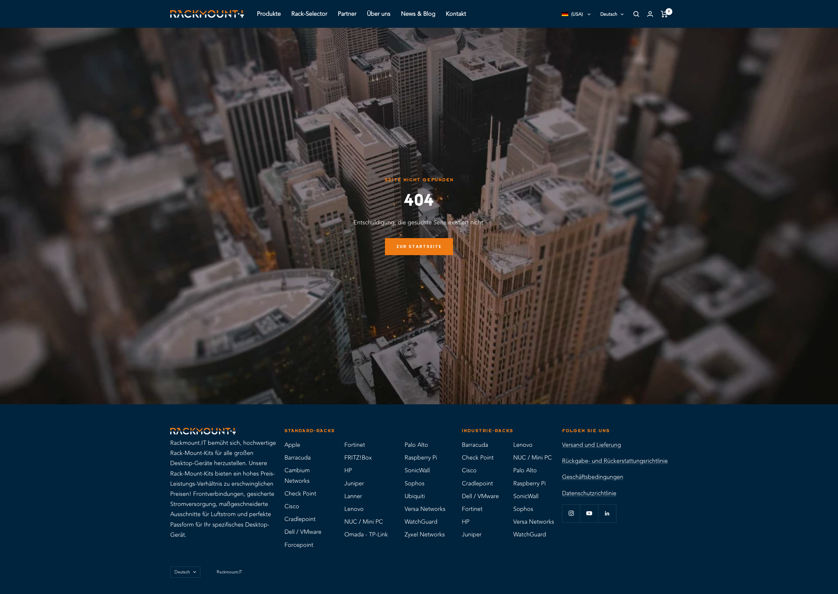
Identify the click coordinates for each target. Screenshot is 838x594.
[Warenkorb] (664, 14)
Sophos (415, 483)
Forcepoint (298, 545)
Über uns (379, 13)
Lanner (353, 496)
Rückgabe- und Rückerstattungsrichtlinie (615, 460)
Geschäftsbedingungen (592, 476)
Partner (347, 13)
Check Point (300, 493)
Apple (292, 444)
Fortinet (354, 444)
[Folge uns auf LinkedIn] (607, 513)
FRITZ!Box (358, 457)
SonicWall (417, 470)
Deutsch (608, 14)
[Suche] (636, 14)
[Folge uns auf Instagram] (571, 513)
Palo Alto (416, 444)
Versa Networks (425, 509)
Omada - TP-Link (366, 534)
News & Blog (418, 13)
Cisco (291, 506)
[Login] (650, 14)
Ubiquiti (415, 496)
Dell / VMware (302, 531)
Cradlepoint (300, 519)
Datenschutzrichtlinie (589, 493)
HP (348, 470)
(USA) (577, 14)
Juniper (354, 483)
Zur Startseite (419, 246)
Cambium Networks (297, 475)
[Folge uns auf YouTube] (589, 513)
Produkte (269, 13)
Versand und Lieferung (591, 444)
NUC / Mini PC (363, 521)
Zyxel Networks (425, 534)
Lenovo (354, 509)
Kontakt (456, 13)
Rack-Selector (309, 13)
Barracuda (297, 457)
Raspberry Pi (421, 457)
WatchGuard (421, 521)
